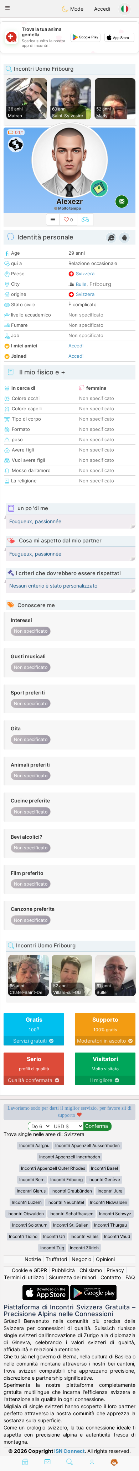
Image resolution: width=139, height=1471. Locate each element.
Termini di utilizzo (24, 1277)
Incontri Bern (32, 1179)
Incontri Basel (104, 1168)
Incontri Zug (52, 1247)
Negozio (81, 1259)
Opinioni (105, 1259)
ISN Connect (69, 1451)
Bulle (81, 284)
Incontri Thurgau (110, 1225)
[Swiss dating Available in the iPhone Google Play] (93, 1288)
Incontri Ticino (23, 1236)
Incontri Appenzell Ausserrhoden (87, 1145)
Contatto (111, 1277)
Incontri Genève (104, 1179)
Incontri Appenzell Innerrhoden (69, 1156)
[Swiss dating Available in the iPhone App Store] (46, 1288)
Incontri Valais (84, 1236)
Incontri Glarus (31, 1191)
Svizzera (85, 273)
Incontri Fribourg (66, 1179)
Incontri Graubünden (71, 1191)
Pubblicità (63, 1270)
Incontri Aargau (34, 1145)
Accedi (102, 9)
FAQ (130, 1277)
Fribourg (100, 284)
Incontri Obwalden (25, 1213)
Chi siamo (90, 1270)
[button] (7, 8)
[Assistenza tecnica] (114, 1462)
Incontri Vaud (117, 1236)
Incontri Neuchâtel (65, 1202)
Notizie (33, 1259)
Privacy (115, 1270)
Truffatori (56, 1259)
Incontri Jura (110, 1191)
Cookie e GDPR (29, 1270)
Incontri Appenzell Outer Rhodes (53, 1168)
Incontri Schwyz (115, 1213)
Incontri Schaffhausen (71, 1213)
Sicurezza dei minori (72, 1277)
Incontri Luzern (27, 1202)
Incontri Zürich (84, 1247)
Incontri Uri (54, 1236)
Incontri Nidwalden (108, 1202)
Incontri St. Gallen (70, 1225)
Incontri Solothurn (29, 1225)
